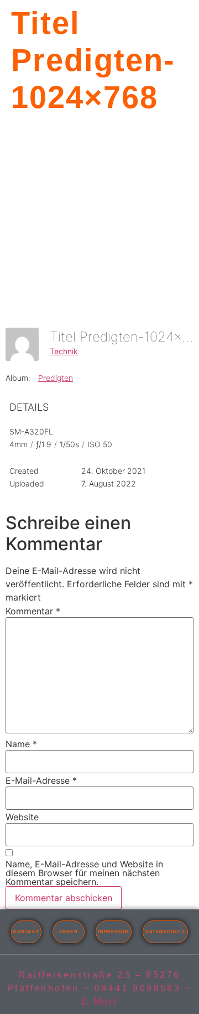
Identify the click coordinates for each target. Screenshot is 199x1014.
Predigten (55, 377)
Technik (64, 351)
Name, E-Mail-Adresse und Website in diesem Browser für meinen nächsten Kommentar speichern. (84, 873)
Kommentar (33, 611)
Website (22, 817)
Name (21, 743)
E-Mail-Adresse (41, 780)
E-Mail (99, 1001)
